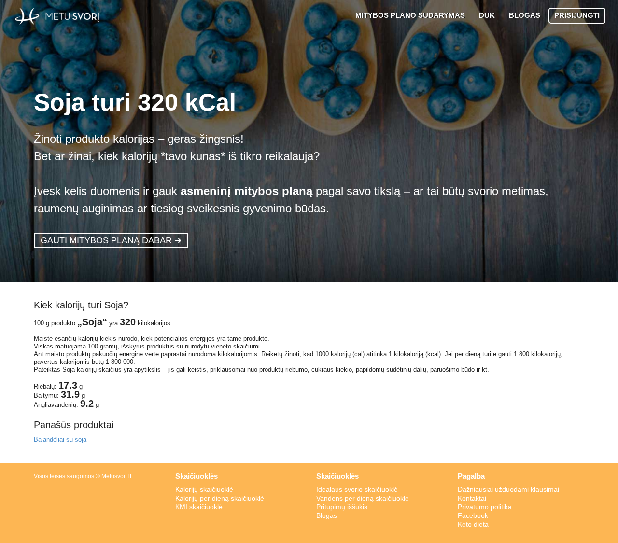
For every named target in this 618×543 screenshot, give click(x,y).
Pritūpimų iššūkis (341, 507)
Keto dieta (473, 524)
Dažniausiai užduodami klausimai (508, 489)
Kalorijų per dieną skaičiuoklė (219, 498)
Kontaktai (472, 498)
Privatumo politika (485, 507)
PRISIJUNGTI (577, 15)
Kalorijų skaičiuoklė (204, 489)
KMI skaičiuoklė (199, 507)
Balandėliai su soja (60, 439)
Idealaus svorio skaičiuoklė (357, 489)
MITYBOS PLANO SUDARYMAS (410, 15)
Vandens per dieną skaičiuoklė (362, 498)
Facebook (473, 515)
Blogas (326, 515)
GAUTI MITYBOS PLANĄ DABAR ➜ (111, 240)
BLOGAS (524, 15)
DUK (487, 15)
